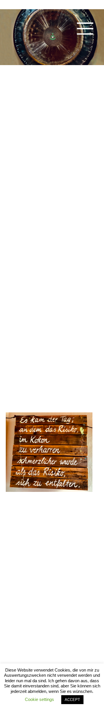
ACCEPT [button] (72, 699)
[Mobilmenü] (85, 28)
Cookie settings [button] (39, 699)
